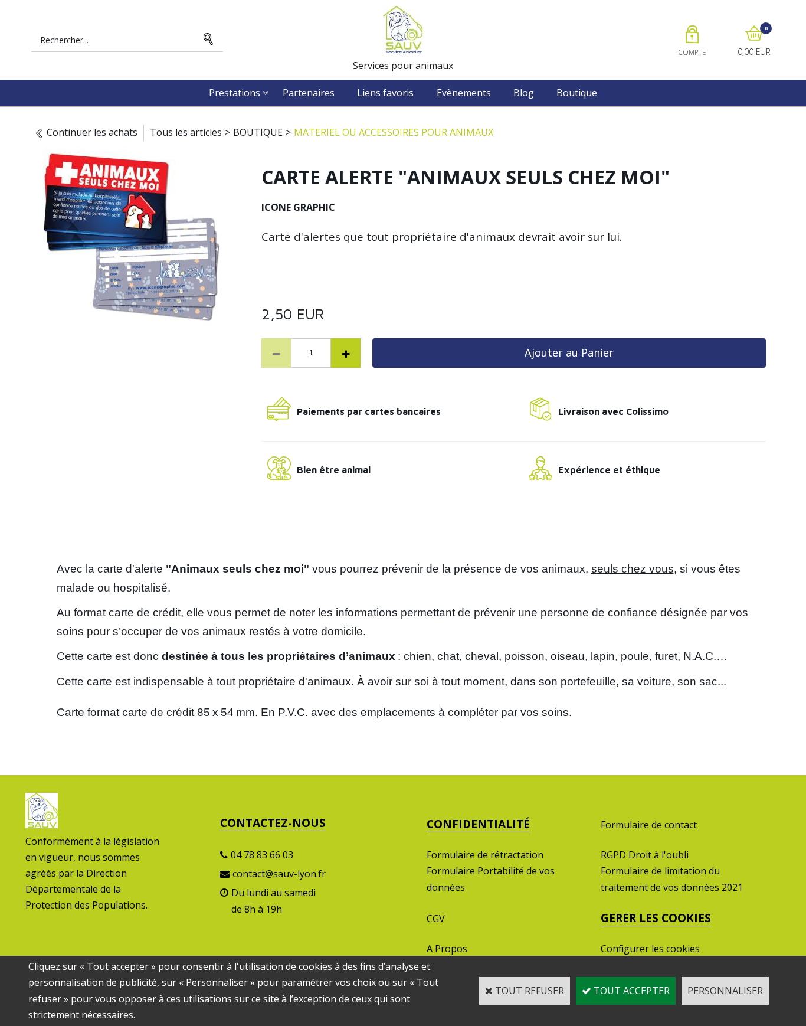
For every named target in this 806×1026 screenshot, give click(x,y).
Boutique (576, 92)
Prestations (234, 92)
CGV (436, 918)
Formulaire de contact (649, 824)
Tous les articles (186, 132)
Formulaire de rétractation (485, 854)
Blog (523, 92)
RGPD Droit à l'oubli (645, 854)
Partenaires (309, 92)
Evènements (464, 92)
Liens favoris (385, 92)
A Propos (447, 948)
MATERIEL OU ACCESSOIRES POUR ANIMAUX (393, 132)
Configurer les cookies (650, 948)
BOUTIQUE (258, 132)
